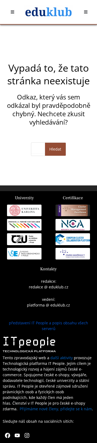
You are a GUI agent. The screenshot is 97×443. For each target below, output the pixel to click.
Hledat (55, 149)
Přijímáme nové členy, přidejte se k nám (56, 408)
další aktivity (61, 357)
